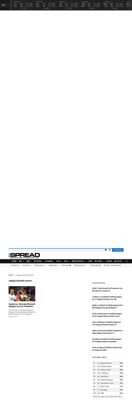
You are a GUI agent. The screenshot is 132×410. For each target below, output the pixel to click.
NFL (99, 396)
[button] (126, 261)
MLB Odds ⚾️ (27, 265)
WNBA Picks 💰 (53, 265)
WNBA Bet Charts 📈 (80, 265)
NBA (103, 396)
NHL (119, 396)
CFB (107, 396)
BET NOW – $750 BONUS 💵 (112, 265)
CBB (111, 396)
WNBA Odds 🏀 (66, 265)
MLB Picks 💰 (15, 265)
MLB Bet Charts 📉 (40, 265)
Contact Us (118, 250)
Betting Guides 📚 (95, 265)
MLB (115, 396)
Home (11, 275)
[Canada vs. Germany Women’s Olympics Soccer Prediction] (22, 293)
